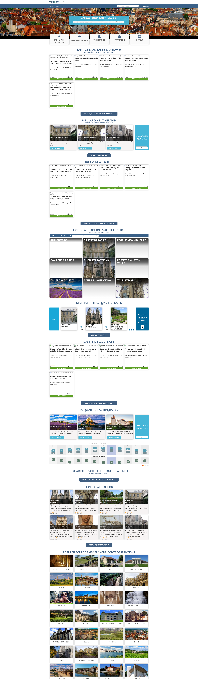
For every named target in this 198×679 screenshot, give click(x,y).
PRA (99, 308)
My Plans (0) (146, 6)
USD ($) (63, 1)
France (57, 6)
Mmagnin (73, 308)
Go (117, 22)
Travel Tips (138, 1)
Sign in (147, 1)
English (69, 1)
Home (51, 6)
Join (144, 1)
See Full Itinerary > (57, 148)
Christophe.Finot (122, 308)
